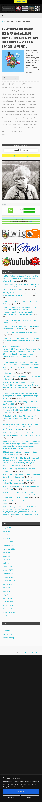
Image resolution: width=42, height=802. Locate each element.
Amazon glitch (24, 98)
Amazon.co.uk (9, 87)
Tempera (28, 653)
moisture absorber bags (25, 124)
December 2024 (9, 574)
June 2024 (6, 591)
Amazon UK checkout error (14, 114)
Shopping (21, 91)
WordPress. (36, 653)
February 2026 (8, 542)
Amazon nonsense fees (17, 108)
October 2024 (8, 577)
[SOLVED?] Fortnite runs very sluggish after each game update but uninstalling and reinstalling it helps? (20, 396)
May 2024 (6, 595)
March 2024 (7, 598)
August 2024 (7, 584)
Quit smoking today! (21, 156)
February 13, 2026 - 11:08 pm (24, 84)
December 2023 (9, 609)
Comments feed (9, 634)
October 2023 (8, 616)
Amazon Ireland (21, 104)
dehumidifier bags (23, 118)
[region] (21, 788)
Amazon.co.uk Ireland (9, 118)
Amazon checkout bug (12, 94)
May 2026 (6, 538)
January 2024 (8, 605)
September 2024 (9, 581)
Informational (6, 91)
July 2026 (6, 531)
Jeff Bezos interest (11, 124)
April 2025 (7, 563)
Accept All (21, 792)
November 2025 (9, 549)
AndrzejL (7, 84)
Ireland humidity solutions (16, 121)
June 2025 (6, 556)
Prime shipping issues (21, 128)
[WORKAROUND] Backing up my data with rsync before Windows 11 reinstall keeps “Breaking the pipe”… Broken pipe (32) (21, 427)
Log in (5, 627)
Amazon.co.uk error (30, 114)
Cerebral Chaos (27, 87)
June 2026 (6, 535)
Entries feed (7, 631)
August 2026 (7, 528)
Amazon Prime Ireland (16, 111)
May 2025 (6, 560)
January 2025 (8, 570)
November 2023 (9, 612)
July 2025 (6, 552)
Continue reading (10, 78)
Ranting (14, 91)
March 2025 (7, 567)
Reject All (30, 798)
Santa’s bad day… (9, 373)
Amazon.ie (18, 87)
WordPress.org (8, 638)
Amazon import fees (23, 101)
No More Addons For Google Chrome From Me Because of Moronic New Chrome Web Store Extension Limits (20, 278)
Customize (11, 798)
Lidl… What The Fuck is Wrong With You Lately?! (21, 332)
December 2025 (9, 546)
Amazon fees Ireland (12, 98)
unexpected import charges (14, 131)
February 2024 (8, 602)
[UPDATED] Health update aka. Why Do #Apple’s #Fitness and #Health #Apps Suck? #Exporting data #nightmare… (21, 410)
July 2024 (6, 588)
